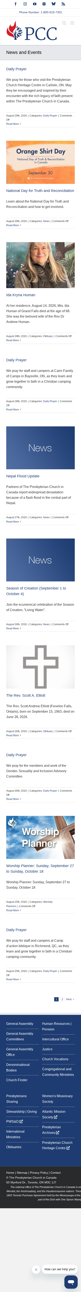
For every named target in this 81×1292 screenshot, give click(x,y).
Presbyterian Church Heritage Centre (57, 1145)
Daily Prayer (16, 69)
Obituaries (13, 1147)
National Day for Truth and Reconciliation (40, 191)
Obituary (48, 336)
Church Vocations (55, 1059)
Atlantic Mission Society (53, 1114)
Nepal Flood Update (22, 476)
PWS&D (13, 1121)
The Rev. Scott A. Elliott (25, 695)
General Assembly (19, 1023)
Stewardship (15, 1111)
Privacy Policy (39, 1172)
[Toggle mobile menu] (72, 23)
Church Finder (16, 1080)
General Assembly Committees (19, 1036)
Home (10, 1172)
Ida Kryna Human (20, 295)
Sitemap (22, 1172)
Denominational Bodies (18, 1067)
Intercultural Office (55, 1039)
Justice (47, 1049)
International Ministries (15, 1134)
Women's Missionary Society (57, 1098)
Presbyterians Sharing (16, 1098)
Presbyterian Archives (51, 1129)
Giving (32, 1111)
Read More (12, 124)
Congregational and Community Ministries (58, 1071)
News (46, 221)
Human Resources (56, 1023)
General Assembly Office (19, 1052)
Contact (55, 1172)
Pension (48, 1029)
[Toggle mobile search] (64, 23)
